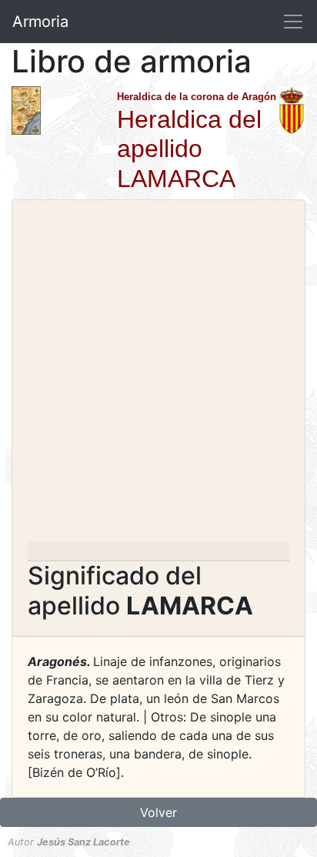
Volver (158, 812)
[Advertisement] (158, 375)
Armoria (40, 21)
